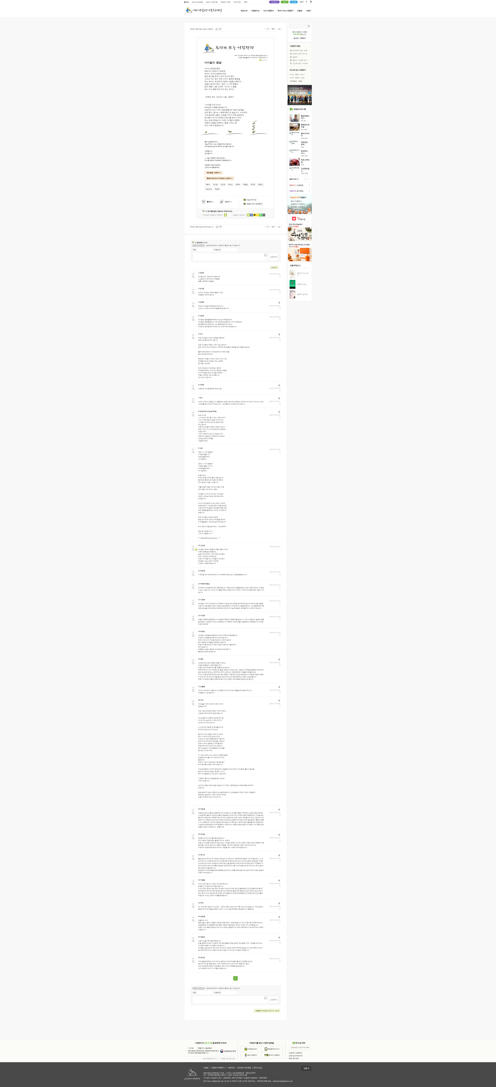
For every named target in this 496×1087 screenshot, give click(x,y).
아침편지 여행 (225, 2)
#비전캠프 (293, 81)
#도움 (215, 184)
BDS (245, 2)
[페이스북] (196, 246)
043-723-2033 (304, 1048)
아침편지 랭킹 (295, 46)
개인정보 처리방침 (244, 1068)
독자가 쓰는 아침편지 (285, 11)
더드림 (294, 2)
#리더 (297, 78)
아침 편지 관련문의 (295, 1053)
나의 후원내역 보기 (209, 1059)
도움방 (205, 1068)
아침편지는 (255, 11)
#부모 (238, 184)
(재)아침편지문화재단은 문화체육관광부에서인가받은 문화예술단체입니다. (203, 1052)
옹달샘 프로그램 (300, 109)
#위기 (297, 74)
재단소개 (244, 11)
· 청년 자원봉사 (295, 201)
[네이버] (201, 246)
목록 (273, 29)
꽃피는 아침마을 (211, 2)
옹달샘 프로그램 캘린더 (254, 204)
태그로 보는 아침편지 (298, 70)
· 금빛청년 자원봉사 (297, 204)
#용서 (208, 184)
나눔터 (308, 11)
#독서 (302, 74)
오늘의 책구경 (251, 200)
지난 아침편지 (268, 11)
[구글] (198, 246)
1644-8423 (263, 1078)
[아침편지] (194, 246)
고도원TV (274, 2)
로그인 (296, 38)
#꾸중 (253, 184)
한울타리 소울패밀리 (205, 1048)
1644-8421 (295, 1048)
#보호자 (209, 189)
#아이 (230, 184)
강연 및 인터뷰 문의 (296, 1056)
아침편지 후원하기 (218, 1068)
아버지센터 (237, 2)
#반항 (217, 189)
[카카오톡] (203, 246)
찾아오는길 (258, 1068)
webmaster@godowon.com (283, 1081)
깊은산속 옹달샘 (197, 2)
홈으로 (186, 2)
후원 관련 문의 (294, 1058)
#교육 (223, 184)
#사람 (292, 74)
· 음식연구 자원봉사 (297, 207)
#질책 (260, 184)
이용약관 (231, 1068)
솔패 (284, 2)
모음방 (299, 11)
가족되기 (303, 38)
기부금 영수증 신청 (228, 1059)
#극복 (292, 78)
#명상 (300, 81)
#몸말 (245, 184)
